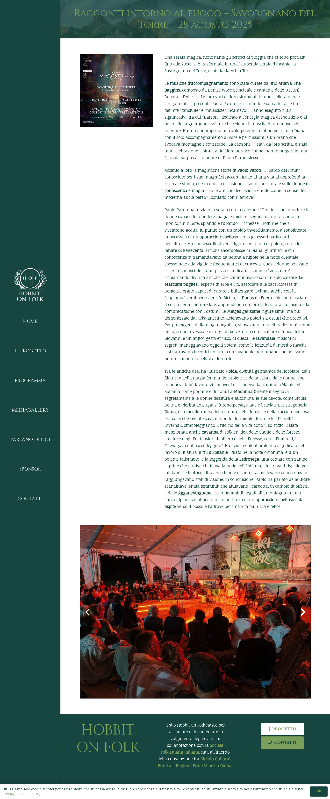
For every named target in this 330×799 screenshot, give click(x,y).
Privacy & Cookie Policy (21, 794)
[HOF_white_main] (30, 284)
